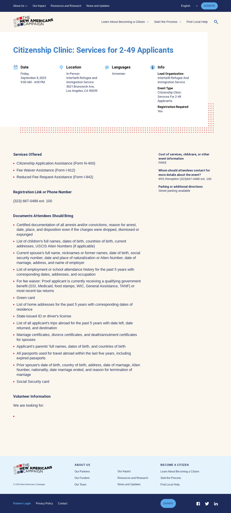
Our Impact (39, 5)
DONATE (209, 5)
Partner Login (22, 503)
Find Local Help (197, 22)
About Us (18, 5)
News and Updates (97, 5)
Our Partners (82, 471)
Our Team (80, 484)
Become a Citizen (174, 464)
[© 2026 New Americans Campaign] (44, 469)
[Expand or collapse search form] (216, 22)
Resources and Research (66, 5)
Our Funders (82, 477)
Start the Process (165, 22)
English (185, 5)
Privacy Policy (44, 503)
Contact (62, 503)
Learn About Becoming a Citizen (123, 22)
